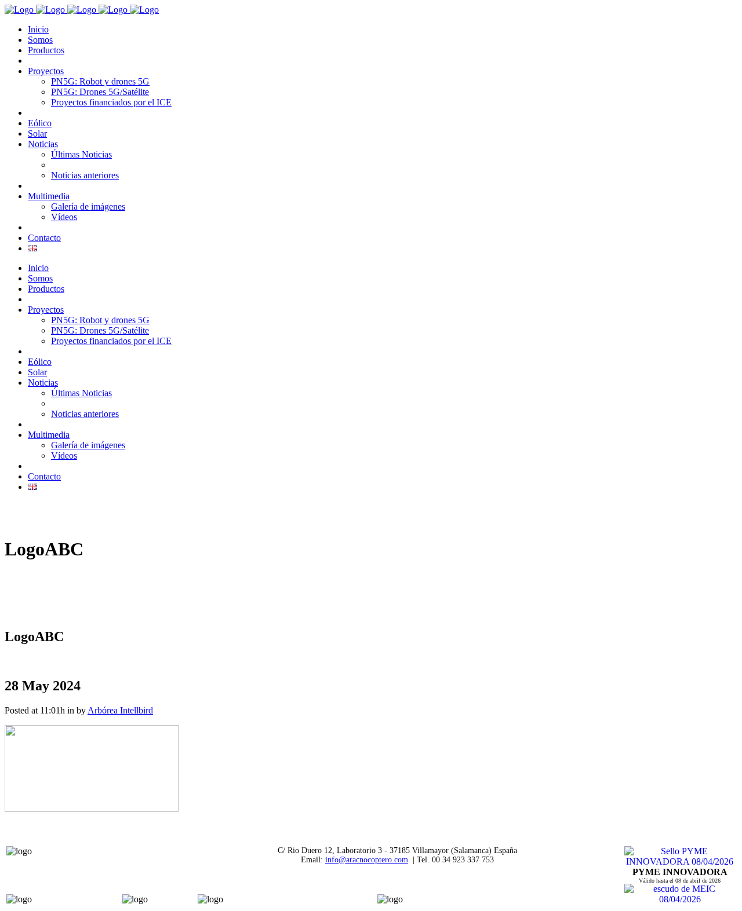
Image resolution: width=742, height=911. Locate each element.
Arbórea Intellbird (120, 710)
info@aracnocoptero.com (366, 859)
